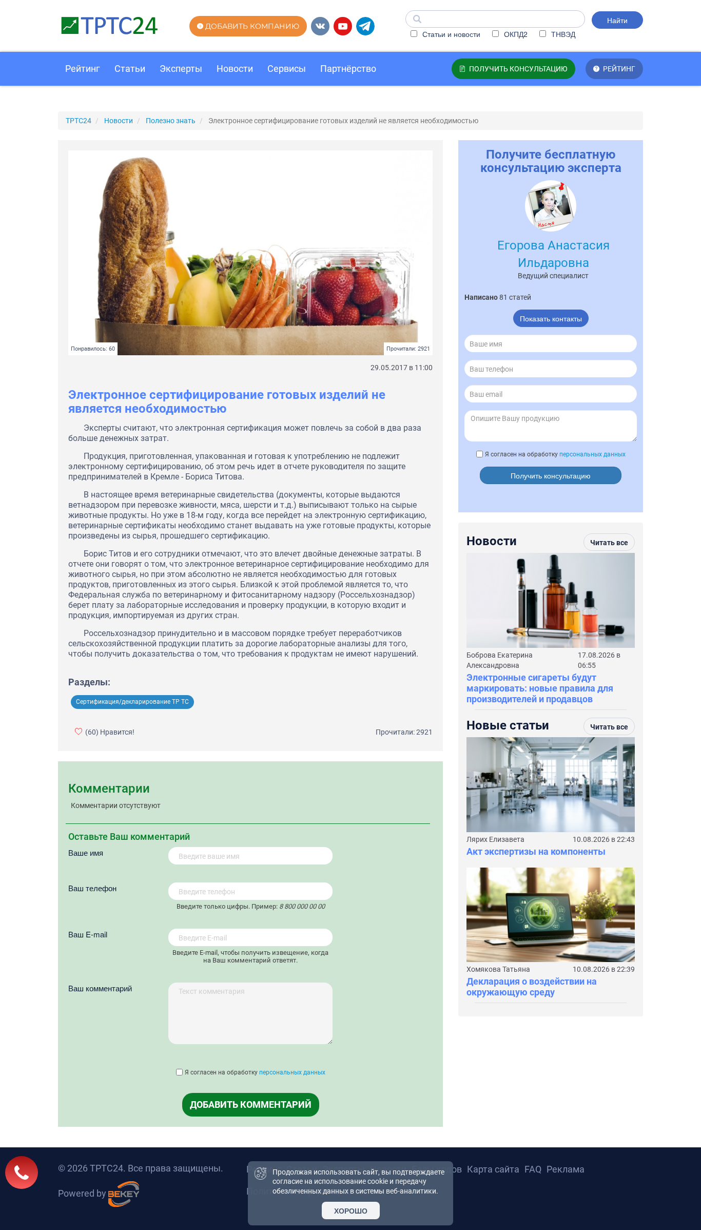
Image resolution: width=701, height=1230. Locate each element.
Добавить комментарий (250, 1104)
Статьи (129, 68)
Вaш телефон (92, 887)
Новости (235, 68)
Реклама (566, 1169)
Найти (617, 20)
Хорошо (350, 1210)
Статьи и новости (450, 34)
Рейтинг (82, 68)
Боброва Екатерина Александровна (499, 660)
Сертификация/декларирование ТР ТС (132, 701)
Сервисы (286, 68)
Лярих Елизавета (495, 839)
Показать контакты (551, 318)
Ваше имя (85, 852)
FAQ (532, 1169)
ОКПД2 (515, 34)
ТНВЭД (562, 34)
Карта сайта (493, 1169)
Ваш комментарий (100, 988)
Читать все (609, 543)
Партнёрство (348, 68)
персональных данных (292, 1072)
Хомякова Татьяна (498, 969)
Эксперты (181, 68)
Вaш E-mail (87, 934)
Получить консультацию (551, 475)
